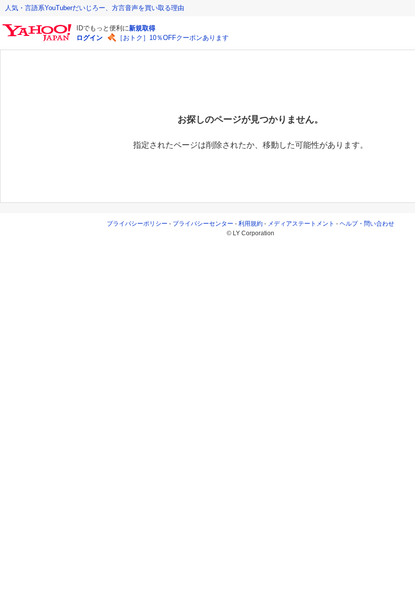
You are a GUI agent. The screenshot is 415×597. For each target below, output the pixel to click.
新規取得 (142, 28)
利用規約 (250, 223)
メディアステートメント (301, 223)
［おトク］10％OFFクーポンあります (172, 37)
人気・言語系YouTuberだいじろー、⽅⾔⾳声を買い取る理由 (94, 8)
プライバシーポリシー (137, 223)
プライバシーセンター (203, 223)
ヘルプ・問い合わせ (367, 223)
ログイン (89, 37)
